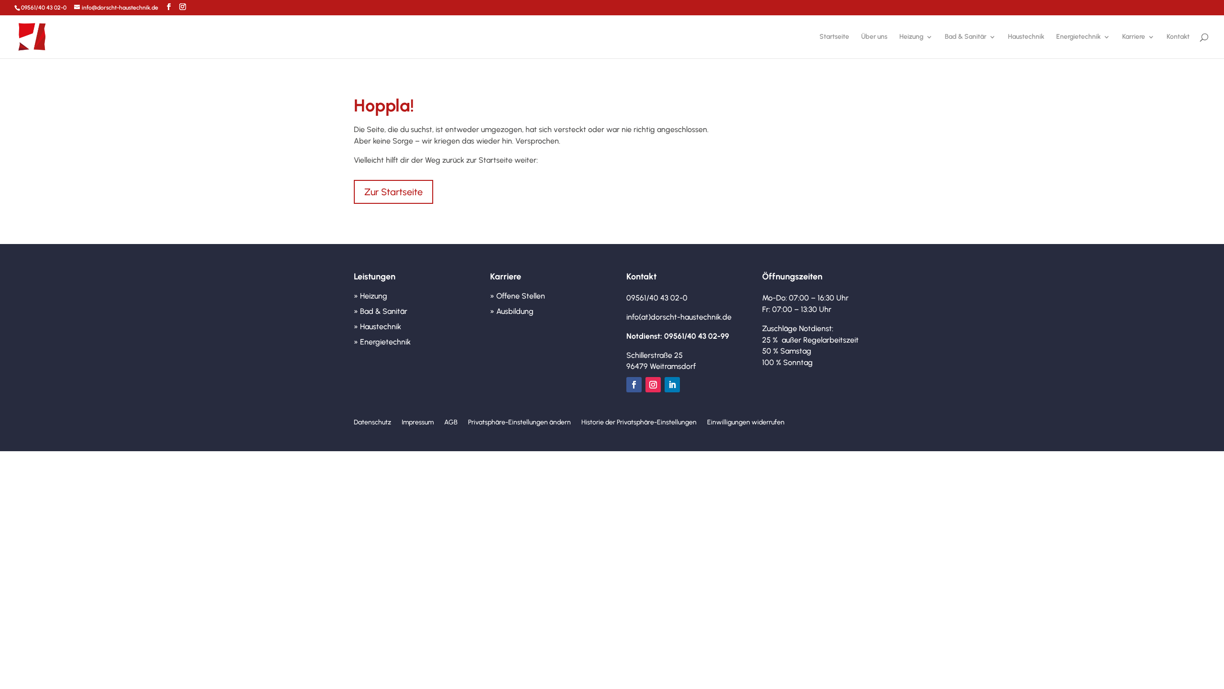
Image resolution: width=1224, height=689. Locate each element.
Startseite (834, 37)
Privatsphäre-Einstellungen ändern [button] (519, 422)
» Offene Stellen (517, 295)
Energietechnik (1078, 37)
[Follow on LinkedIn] (672, 384)
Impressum (418, 422)
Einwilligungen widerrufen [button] (746, 422)
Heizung (911, 37)
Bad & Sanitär (965, 37)
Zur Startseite (393, 192)
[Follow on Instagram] (653, 384)
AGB (451, 422)
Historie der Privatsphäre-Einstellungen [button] (639, 422)
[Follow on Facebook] (634, 384)
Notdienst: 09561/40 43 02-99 (677, 336)
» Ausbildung (512, 311)
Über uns (874, 37)
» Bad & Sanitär (380, 311)
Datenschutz (372, 422)
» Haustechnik (377, 326)
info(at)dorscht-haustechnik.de (679, 317)
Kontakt (1178, 37)
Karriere (1133, 37)
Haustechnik (1026, 37)
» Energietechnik (382, 341)
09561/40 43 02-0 (43, 7)
